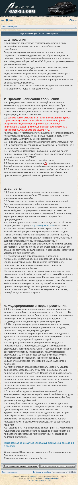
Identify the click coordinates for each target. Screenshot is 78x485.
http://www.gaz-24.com (43, 225)
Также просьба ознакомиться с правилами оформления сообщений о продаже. (39, 444)
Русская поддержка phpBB (39, 480)
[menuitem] (9, 20)
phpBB (33, 476)
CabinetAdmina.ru (51, 478)
